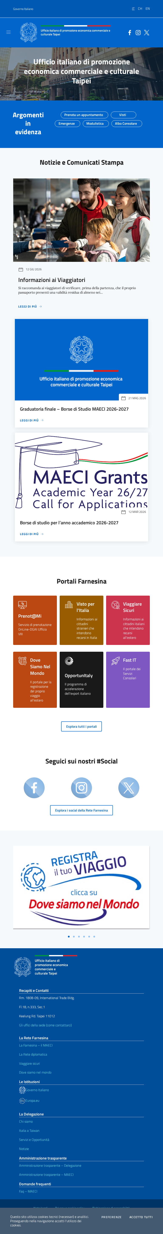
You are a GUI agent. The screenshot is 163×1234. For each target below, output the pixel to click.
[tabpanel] (81, 889)
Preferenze (111, 1217)
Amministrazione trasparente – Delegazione (50, 1165)
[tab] (69, 936)
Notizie (24, 1148)
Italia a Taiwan (29, 1130)
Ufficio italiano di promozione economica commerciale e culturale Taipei (81, 71)
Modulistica (95, 122)
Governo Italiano (23, 9)
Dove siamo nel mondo (35, 1072)
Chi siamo (26, 1121)
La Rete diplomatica (33, 1054)
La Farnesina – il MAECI (36, 1045)
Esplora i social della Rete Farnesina (81, 810)
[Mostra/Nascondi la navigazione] (8, 32)
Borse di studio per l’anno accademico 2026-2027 (69, 522)
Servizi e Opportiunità (34, 1139)
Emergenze (67, 122)
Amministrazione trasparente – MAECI (46, 1174)
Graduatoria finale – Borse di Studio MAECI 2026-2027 (74, 409)
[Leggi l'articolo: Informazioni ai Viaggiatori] (81, 220)
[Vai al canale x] (145, 32)
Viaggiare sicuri (29, 1063)
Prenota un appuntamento (83, 113)
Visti (122, 113)
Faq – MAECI (28, 1191)
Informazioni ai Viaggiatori (51, 279)
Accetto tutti (141, 1217)
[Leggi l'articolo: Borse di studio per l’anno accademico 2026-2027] (81, 473)
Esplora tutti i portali (81, 726)
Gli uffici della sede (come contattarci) (45, 1025)
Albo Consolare (126, 122)
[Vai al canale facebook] (128, 32)
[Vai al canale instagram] (137, 32)
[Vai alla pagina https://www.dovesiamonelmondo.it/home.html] (81, 887)
